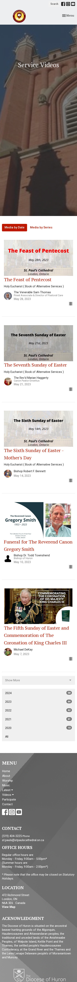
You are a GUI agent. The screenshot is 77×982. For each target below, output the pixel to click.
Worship (7, 780)
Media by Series (41, 227)
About (6, 776)
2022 (37, 710)
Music (6, 785)
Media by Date (14, 227)
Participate (9, 799)
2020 (37, 728)
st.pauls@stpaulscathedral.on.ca (23, 840)
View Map (8, 907)
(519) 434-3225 (12, 836)
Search (54, 4)
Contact (7, 804)
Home (6, 771)
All (6, 736)
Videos (7, 795)
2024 (37, 693)
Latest (6, 790)
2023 (37, 702)
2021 (37, 719)
